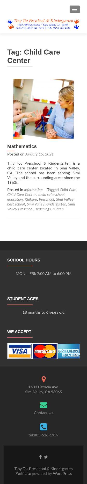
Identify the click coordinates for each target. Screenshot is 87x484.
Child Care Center (21, 195)
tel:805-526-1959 (43, 435)
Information (33, 190)
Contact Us (43, 413)
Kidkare (31, 199)
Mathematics (22, 146)
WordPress (62, 474)
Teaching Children (49, 209)
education (15, 199)
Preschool (46, 199)
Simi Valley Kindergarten (46, 204)
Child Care (68, 190)
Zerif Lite (23, 474)
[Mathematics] (43, 109)
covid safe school (51, 195)
